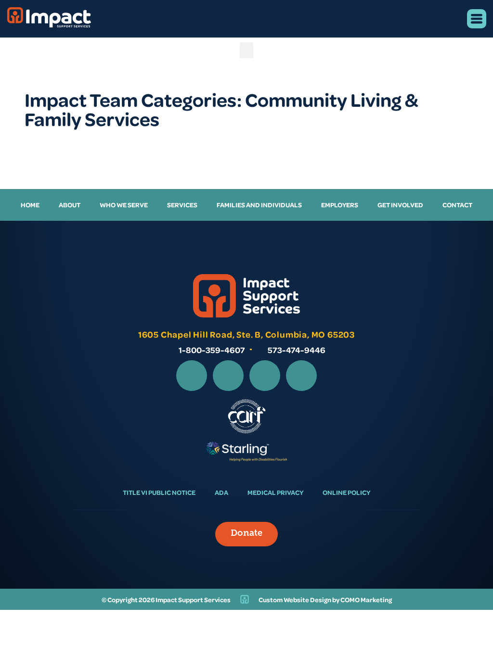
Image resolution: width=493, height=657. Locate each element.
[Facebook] (191, 375)
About (69, 205)
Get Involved (400, 205)
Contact (457, 205)
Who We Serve (124, 205)
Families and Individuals (259, 205)
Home (30, 205)
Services (182, 205)
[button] (246, 50)
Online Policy (346, 492)
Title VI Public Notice (159, 492)
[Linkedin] (264, 375)
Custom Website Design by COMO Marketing (325, 599)
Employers (339, 205)
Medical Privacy (275, 492)
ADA (221, 492)
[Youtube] (301, 375)
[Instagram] (228, 375)
